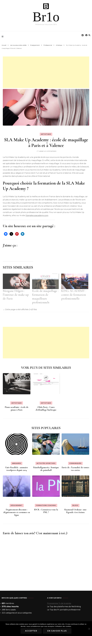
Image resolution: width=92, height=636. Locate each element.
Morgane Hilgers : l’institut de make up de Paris (16, 294)
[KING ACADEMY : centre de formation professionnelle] (74, 281)
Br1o (46, 16)
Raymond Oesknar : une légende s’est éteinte (75, 511)
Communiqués (75, 463)
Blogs (75, 505)
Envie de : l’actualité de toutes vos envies (75, 469)
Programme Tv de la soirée (59, 603)
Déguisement (16, 505)
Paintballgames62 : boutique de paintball (46, 469)
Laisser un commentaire (47, 151)
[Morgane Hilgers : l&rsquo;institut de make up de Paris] (16, 281)
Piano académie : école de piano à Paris (16, 408)
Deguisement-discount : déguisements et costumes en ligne (16, 512)
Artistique (46, 134)
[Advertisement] (46, 72)
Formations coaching (46, 505)
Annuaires (16, 463)
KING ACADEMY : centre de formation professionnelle (73, 294)
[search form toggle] (89, 35)
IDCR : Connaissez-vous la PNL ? (46, 511)
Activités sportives (46, 463)
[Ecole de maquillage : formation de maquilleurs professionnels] (45, 281)
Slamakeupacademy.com (37, 215)
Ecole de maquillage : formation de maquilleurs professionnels (45, 296)
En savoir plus (57, 631)
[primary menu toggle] (3, 36)
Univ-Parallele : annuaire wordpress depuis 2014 (16, 469)
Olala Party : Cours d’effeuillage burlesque (46, 408)
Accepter (31, 631)
